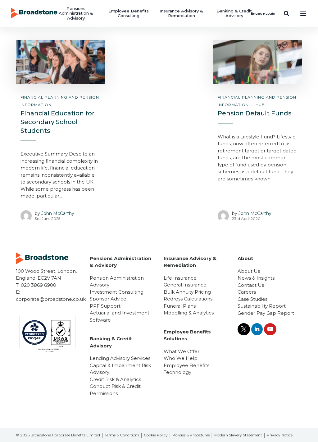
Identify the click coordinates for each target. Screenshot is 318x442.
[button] (286, 13)
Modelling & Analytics (189, 313)
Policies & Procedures (191, 435)
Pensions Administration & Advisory (76, 13)
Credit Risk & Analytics (115, 379)
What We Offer (181, 351)
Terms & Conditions (122, 435)
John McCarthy (57, 213)
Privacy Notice (280, 435)
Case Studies (252, 299)
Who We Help (181, 358)
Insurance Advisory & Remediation (181, 13)
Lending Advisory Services (120, 358)
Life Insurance (180, 278)
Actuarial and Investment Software (119, 316)
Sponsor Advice (108, 299)
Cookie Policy (156, 435)
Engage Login (263, 13)
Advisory (99, 285)
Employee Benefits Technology (186, 368)
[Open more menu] (303, 13)
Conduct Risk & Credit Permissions (115, 389)
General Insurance (185, 285)
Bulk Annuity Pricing (187, 292)
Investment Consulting (116, 292)
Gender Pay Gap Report (266, 313)
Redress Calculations (188, 299)
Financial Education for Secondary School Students (57, 121)
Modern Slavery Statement (238, 435)
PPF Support (105, 306)
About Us (249, 271)
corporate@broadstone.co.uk (51, 299)
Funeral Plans (180, 306)
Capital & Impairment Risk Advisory (120, 368)
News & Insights (256, 278)
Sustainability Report (262, 306)
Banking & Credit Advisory (234, 13)
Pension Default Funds (255, 113)
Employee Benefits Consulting (128, 13)
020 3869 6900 (38, 285)
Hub (260, 104)
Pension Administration (117, 278)
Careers (247, 292)
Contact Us (251, 285)
